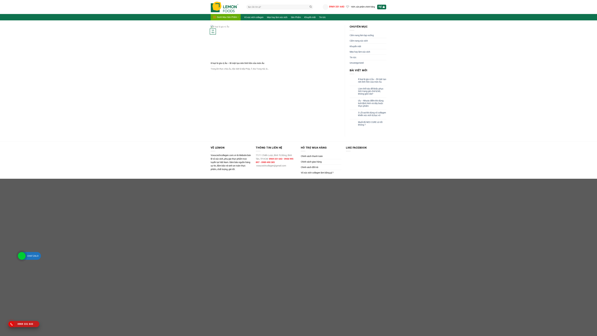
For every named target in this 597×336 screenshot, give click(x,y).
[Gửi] (310, 7)
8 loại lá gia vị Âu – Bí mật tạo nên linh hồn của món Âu (237, 63)
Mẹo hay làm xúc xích (277, 17)
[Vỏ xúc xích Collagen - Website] (226, 7)
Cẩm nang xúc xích (359, 41)
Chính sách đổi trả (309, 167)
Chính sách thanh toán (312, 156)
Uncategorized (357, 63)
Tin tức (322, 17)
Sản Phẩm (296, 17)
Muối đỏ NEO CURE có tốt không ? (370, 123)
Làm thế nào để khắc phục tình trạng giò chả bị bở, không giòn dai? (370, 91)
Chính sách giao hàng (311, 162)
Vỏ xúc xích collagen (254, 17)
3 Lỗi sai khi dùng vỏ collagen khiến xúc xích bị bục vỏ (372, 114)
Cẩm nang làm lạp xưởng (362, 35)
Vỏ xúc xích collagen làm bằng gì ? (317, 172)
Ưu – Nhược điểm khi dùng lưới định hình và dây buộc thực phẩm (371, 103)
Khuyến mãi (310, 17)
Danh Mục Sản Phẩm (227, 17)
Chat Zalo (33, 256)
